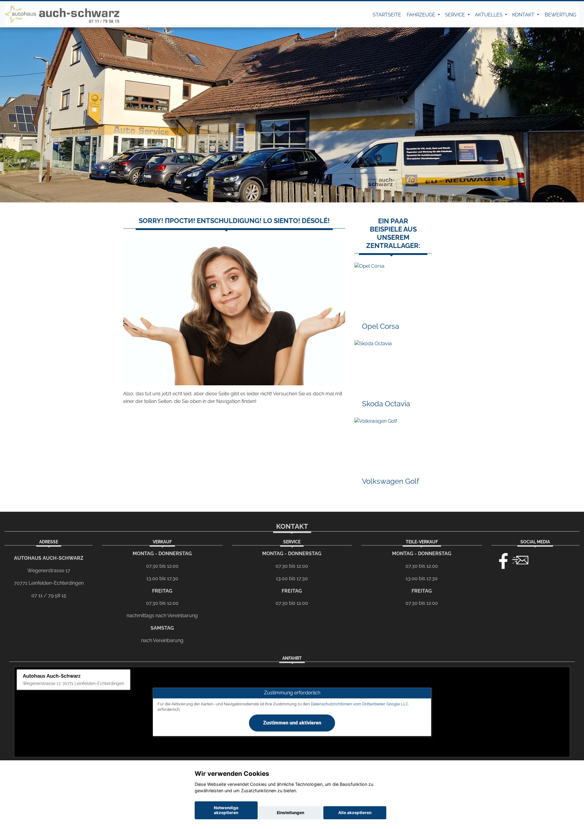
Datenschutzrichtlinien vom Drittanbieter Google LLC (359, 704)
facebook (500, 559)
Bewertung (560, 15)
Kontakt (524, 15)
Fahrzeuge (421, 15)
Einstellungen (290, 812)
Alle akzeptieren (354, 812)
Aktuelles (489, 15)
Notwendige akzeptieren (226, 810)
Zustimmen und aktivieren (292, 723)
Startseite (387, 15)
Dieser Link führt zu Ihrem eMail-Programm (520, 559)
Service (455, 15)
